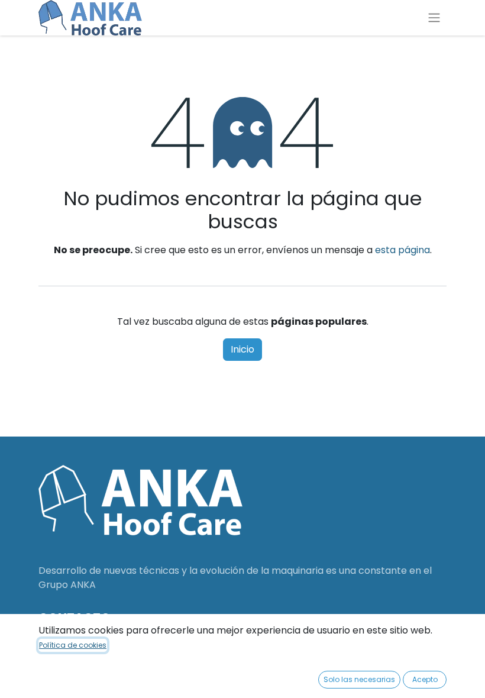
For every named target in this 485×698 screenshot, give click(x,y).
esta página (402, 250)
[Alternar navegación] (434, 18)
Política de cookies (72, 645)
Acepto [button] (425, 679)
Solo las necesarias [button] (359, 679)
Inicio (242, 349)
